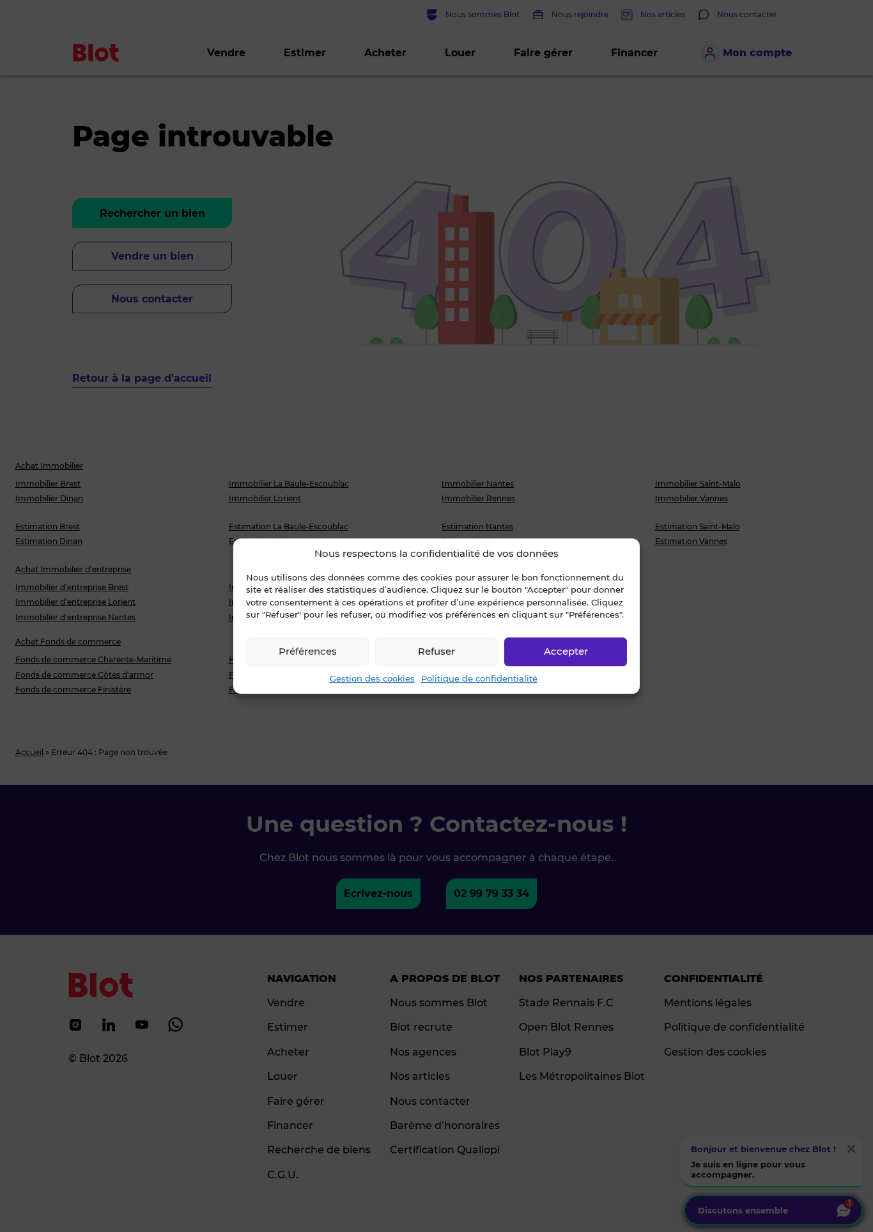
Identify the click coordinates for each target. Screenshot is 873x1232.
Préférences (308, 651)
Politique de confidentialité (479, 678)
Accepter (566, 651)
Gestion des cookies (372, 678)
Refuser (436, 651)
